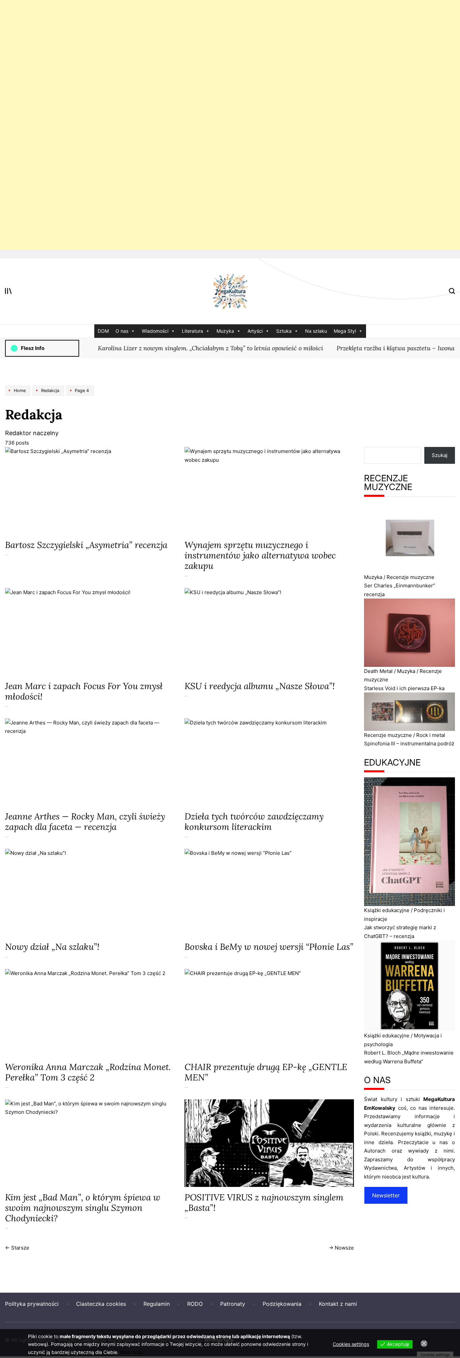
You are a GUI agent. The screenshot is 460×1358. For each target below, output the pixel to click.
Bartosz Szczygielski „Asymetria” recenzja (86, 544)
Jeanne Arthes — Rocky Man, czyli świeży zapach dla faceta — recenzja (85, 821)
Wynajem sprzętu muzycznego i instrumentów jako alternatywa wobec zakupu (260, 555)
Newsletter (386, 1195)
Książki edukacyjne (386, 910)
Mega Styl (345, 331)
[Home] (18, 395)
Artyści (255, 331)
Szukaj (440, 455)
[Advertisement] (202, 125)
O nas (122, 331)
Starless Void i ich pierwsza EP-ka (404, 688)
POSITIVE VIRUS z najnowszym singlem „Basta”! (264, 1202)
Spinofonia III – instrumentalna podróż (409, 743)
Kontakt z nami (338, 1303)
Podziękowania (282, 1303)
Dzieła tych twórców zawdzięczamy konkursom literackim (254, 821)
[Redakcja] (49, 395)
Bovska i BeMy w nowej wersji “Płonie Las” (269, 946)
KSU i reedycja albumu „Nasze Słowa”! (260, 685)
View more (131, 1352)
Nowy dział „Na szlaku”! (52, 946)
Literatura (192, 331)
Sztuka (284, 331)
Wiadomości (155, 331)
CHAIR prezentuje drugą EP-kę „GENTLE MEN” (266, 1072)
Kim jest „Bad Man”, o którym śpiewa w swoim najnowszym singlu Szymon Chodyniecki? (82, 1208)
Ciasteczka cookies (101, 1303)
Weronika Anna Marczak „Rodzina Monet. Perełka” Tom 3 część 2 (88, 1072)
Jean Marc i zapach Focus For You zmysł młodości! (84, 691)
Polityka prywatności (32, 1303)
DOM (103, 331)
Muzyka (225, 331)
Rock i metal (430, 735)
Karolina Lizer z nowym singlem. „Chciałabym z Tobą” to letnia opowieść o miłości (193, 348)
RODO (195, 1303)
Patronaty (232, 1303)
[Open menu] (8, 291)
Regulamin (156, 1303)
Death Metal (378, 671)
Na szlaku (316, 331)
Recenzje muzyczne (410, 577)
